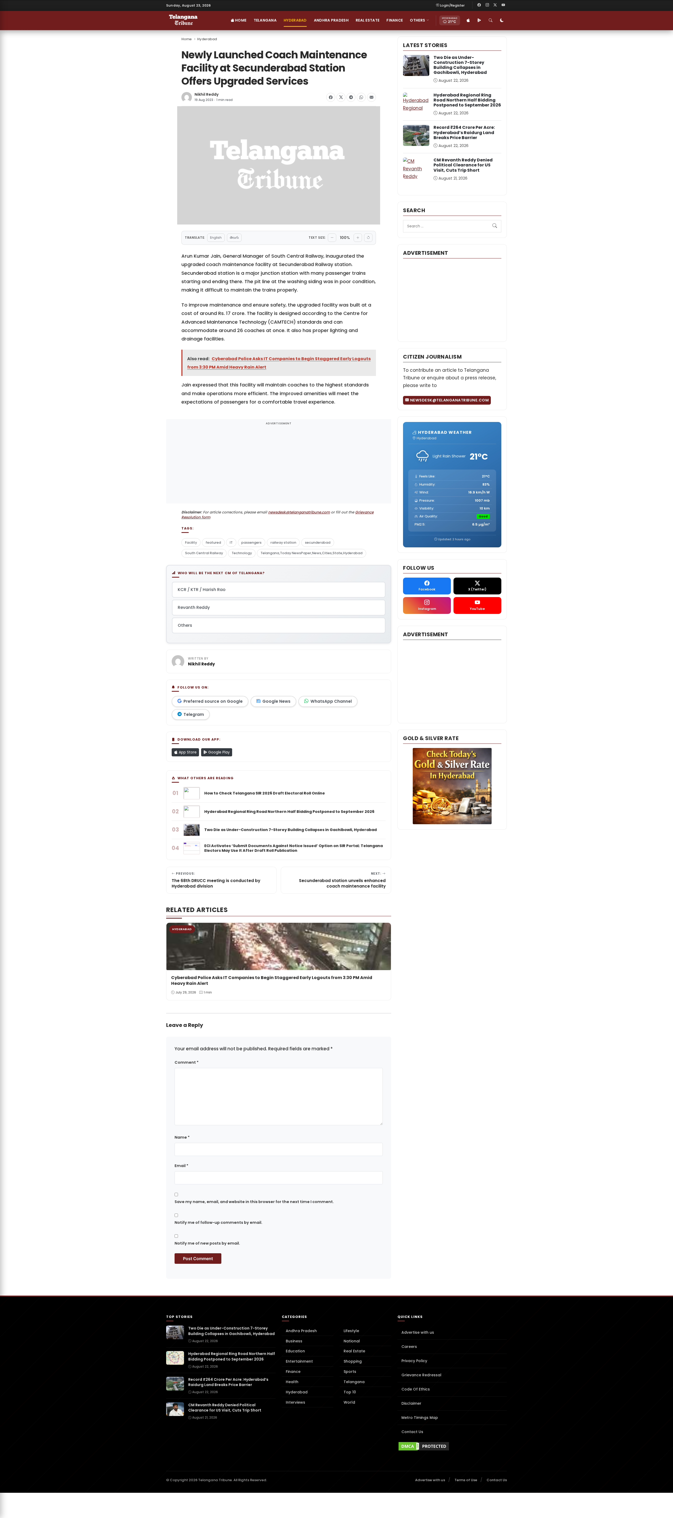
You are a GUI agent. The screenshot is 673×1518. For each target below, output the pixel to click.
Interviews (295, 1402)
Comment (186, 1062)
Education (295, 1351)
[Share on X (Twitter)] (340, 97)
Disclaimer (411, 1403)
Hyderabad (295, 20)
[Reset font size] (368, 237)
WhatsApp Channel (331, 701)
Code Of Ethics (415, 1389)
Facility (191, 542)
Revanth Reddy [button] (194, 607)
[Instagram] (487, 5)
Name (182, 1137)
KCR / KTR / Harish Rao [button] (202, 590)
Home (240, 20)
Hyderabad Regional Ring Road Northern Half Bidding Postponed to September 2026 (467, 100)
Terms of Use (466, 1480)
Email (181, 1165)
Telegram (193, 714)
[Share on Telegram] (350, 97)
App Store (187, 752)
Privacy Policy (414, 1360)
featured (213, 542)
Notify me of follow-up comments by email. (218, 1222)
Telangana (265, 20)
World (349, 1402)
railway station (283, 542)
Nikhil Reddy (207, 94)
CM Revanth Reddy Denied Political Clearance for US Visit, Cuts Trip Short (463, 165)
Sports (350, 1371)
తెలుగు (234, 237)
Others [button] (417, 20)
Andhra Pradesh (331, 20)
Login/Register (452, 5)
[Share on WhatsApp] (361, 97)
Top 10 (350, 1392)
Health (292, 1381)
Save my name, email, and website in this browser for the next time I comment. (254, 1201)
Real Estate (367, 20)
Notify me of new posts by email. (207, 1243)
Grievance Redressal (421, 1375)
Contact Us (412, 1431)
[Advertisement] (278, 464)
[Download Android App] (479, 21)
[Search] (490, 20)
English (216, 237)
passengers (251, 542)
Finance (394, 20)
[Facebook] (479, 5)
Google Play (218, 752)
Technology (242, 553)
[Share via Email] (371, 97)
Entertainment (299, 1361)
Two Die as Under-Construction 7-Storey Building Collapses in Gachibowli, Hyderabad (460, 65)
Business (294, 1341)
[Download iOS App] (468, 21)
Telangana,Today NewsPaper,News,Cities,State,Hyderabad (312, 553)
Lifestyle (351, 1330)
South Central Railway (204, 553)
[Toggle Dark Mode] (502, 21)
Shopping (353, 1361)
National (352, 1341)
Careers (409, 1346)
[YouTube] (503, 5)
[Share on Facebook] (330, 97)
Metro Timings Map (419, 1417)
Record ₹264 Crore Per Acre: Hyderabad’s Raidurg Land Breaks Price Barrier (464, 132)
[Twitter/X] (495, 5)
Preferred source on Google (213, 701)
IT (231, 542)
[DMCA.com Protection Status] (452, 1446)
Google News (276, 701)
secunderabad (317, 542)
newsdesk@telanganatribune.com (299, 512)
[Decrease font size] (332, 237)
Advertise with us (417, 1332)
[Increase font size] (358, 237)
